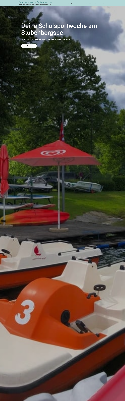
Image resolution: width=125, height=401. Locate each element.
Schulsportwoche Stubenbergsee (35, 2)
